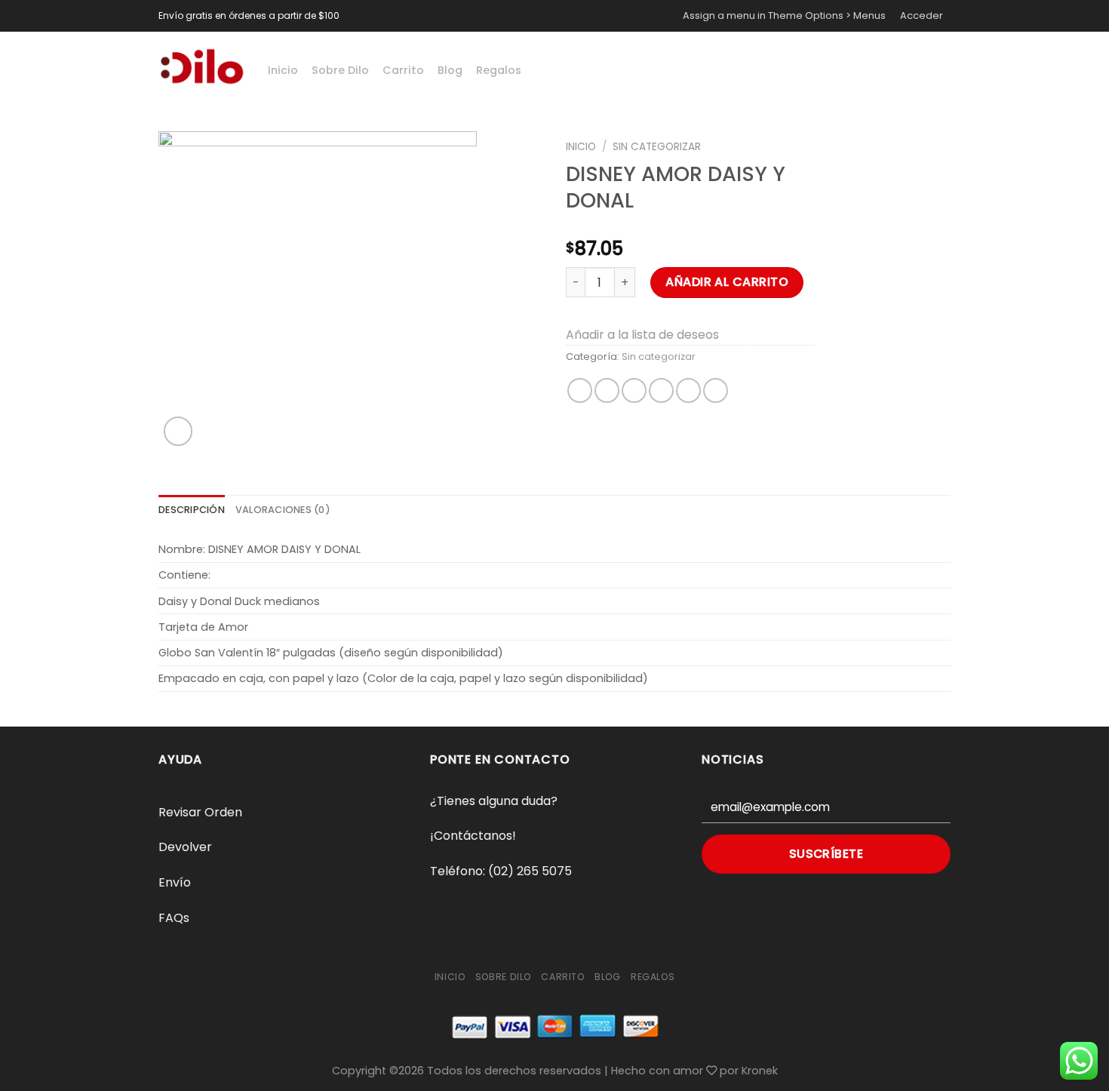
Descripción (191, 509)
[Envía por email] (634, 390)
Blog (450, 70)
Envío (174, 882)
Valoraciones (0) (282, 509)
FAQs (173, 918)
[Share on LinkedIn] (715, 390)
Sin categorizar (657, 147)
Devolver (185, 847)
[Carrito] (917, 66)
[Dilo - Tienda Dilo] (201, 66)
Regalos (498, 70)
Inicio (283, 70)
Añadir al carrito (726, 281)
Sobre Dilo (340, 70)
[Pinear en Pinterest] (661, 390)
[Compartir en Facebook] (579, 390)
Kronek (760, 1070)
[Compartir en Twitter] (606, 390)
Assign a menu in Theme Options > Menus (784, 15)
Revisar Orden (200, 812)
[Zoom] (178, 431)
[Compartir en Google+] (688, 390)
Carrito (403, 70)
